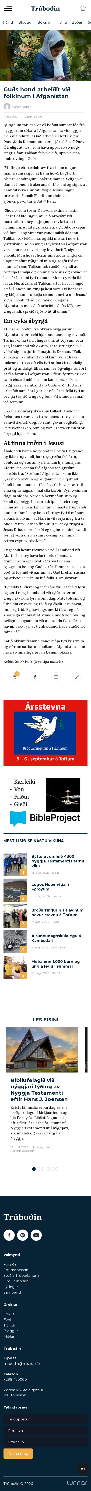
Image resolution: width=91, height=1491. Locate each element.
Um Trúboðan (16, 1281)
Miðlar (9, 1336)
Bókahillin (46, 22)
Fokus (9, 1314)
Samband (12, 1292)
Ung (63, 22)
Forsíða (10, 1264)
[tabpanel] (42, 1094)
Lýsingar (11, 1286)
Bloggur (25, 22)
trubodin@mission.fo (22, 1363)
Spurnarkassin (16, 1270)
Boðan (77, 22)
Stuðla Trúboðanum (21, 1275)
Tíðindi (8, 22)
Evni (7, 1319)
